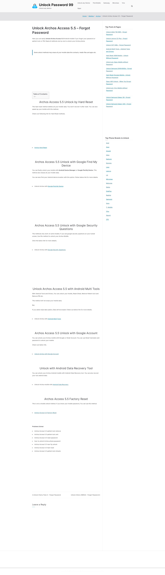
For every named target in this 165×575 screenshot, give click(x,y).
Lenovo (108, 171)
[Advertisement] (66, 74)
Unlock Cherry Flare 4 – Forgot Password (47, 495)
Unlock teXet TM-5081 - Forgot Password (116, 33)
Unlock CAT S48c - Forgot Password (118, 45)
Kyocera (108, 163)
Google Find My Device (55, 186)
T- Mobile (109, 207)
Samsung (106, 3)
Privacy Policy (89, 561)
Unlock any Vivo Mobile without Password (116, 89)
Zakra (93, 571)
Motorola (109, 183)
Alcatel (108, 151)
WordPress (101, 571)
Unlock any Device (84, 3)
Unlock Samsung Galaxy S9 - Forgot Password (118, 99)
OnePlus (108, 191)
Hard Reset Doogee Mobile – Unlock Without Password (118, 76)
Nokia (108, 187)
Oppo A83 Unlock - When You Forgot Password (118, 83)
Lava (107, 167)
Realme (108, 195)
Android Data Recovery (60, 384)
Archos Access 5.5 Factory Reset (45, 413)
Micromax (115, 3)
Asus (107, 147)
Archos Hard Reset (40, 147)
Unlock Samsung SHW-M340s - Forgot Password (119, 70)
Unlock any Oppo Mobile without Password (117, 63)
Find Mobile (97, 3)
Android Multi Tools (54, 319)
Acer (107, 143)
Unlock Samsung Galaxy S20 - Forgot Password (118, 105)
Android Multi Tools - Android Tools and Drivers (118, 50)
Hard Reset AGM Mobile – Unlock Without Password (117, 57)
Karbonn (109, 159)
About (86, 557)
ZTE (107, 219)
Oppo (79, 8)
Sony (107, 203)
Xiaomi (108, 215)
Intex (107, 155)
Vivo (123, 3)
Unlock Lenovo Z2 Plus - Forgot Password (116, 40)
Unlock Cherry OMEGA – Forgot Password (85, 495)
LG (107, 175)
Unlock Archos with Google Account (46, 354)
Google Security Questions (57, 250)
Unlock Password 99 (56, 5)
